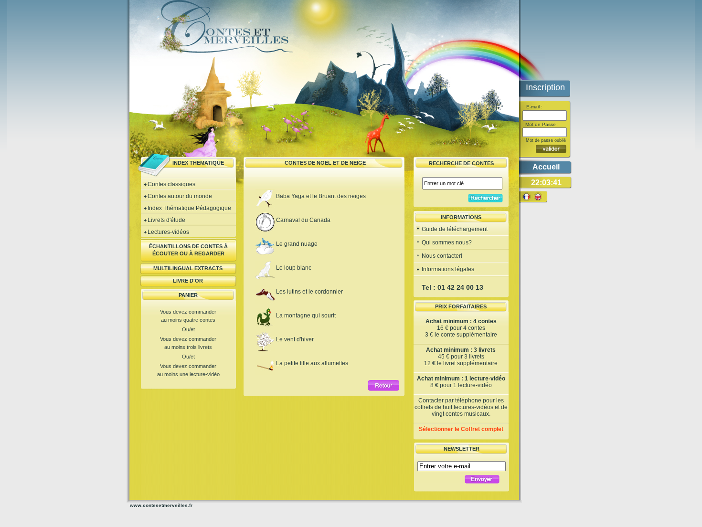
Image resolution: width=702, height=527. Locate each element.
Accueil (546, 167)
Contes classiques (171, 184)
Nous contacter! (441, 256)
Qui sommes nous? (446, 242)
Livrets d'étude (166, 220)
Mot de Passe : (541, 124)
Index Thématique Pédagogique (189, 208)
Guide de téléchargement (454, 229)
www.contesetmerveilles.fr (161, 505)
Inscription (545, 87)
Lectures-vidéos (168, 232)
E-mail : (533, 106)
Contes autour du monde (180, 196)
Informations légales (447, 269)
